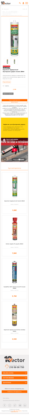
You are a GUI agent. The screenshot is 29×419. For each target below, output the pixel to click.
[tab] (14, 100)
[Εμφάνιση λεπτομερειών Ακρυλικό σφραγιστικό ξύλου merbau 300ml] (14, 314)
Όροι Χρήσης (6, 398)
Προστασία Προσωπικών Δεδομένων (11, 400)
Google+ (24, 405)
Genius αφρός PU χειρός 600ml (14, 243)
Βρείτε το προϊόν (8, 93)
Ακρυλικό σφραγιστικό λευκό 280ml (14, 201)
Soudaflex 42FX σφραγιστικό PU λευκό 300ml (14, 287)
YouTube (20, 405)
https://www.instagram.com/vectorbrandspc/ (9, 405)
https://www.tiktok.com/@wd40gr (14, 405)
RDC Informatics (18, 410)
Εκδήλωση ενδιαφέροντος (14, 391)
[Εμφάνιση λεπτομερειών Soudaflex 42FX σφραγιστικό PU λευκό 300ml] (14, 272)
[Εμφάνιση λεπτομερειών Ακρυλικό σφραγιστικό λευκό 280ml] (14, 186)
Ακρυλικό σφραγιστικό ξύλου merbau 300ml (14, 330)
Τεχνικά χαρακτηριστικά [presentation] (14, 100)
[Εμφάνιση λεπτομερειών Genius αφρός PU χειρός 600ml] (14, 229)
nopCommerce (14, 411)
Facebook (4, 405)
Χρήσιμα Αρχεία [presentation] (14, 102)
